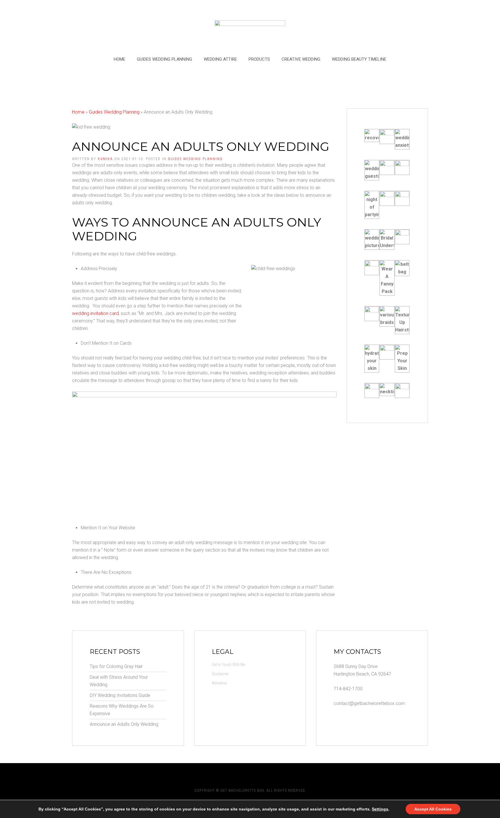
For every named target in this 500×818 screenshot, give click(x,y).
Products (259, 59)
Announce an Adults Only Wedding (124, 724)
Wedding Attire (220, 59)
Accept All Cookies (433, 809)
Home (119, 59)
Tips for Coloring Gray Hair (116, 666)
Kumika (105, 159)
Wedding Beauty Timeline (359, 59)
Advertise (219, 683)
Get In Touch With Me (228, 664)
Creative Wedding (301, 59)
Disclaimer (220, 674)
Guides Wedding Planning (164, 59)
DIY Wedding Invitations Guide (120, 695)
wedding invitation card (95, 313)
